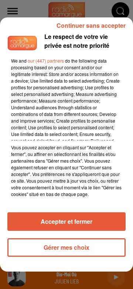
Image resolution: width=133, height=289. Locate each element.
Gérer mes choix (66, 247)
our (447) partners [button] (46, 60)
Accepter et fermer (66, 221)
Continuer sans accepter (91, 25)
